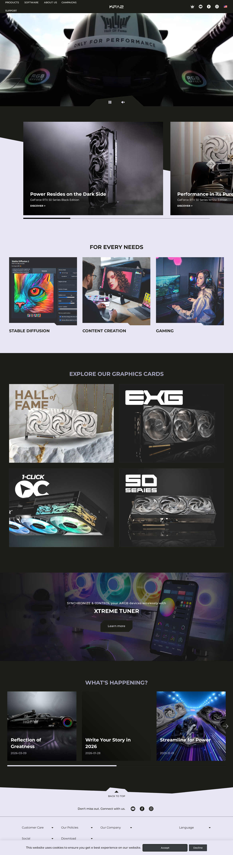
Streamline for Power (185, 740)
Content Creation (104, 330)
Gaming (165, 330)
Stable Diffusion (29, 330)
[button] (46, 218)
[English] (225, 6)
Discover (38, 205)
